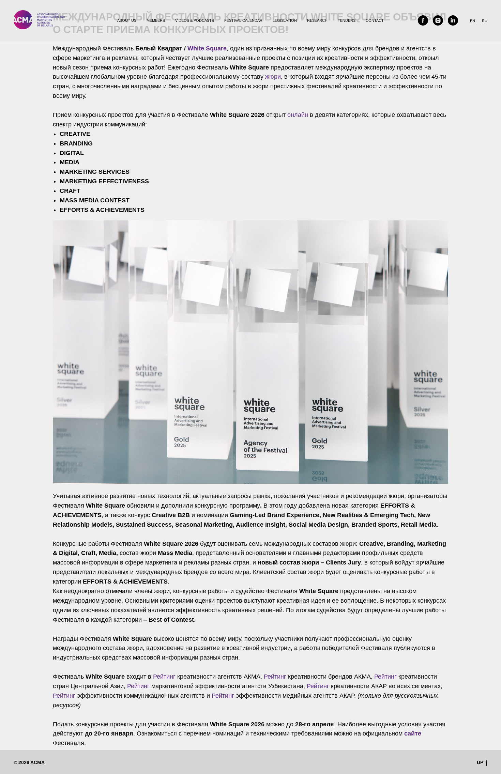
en (472, 21)
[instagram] (438, 20)
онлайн (297, 114)
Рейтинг (164, 676)
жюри (273, 76)
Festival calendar (243, 20)
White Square (207, 48)
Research (317, 20)
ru (484, 21)
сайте (412, 733)
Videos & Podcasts (194, 20)
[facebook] (423, 20)
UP (480, 762)
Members (156, 20)
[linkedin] (453, 20)
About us (126, 20)
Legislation (285, 20)
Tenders (346, 20)
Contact (375, 20)
